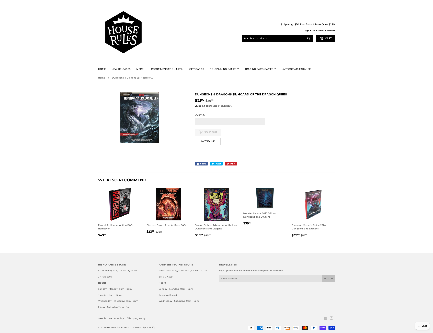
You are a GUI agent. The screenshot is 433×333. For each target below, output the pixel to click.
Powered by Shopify (143, 327)
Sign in (308, 30)
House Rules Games (117, 327)
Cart (328, 38)
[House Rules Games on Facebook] (325, 318)
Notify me (208, 141)
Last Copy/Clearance (296, 69)
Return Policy (116, 318)
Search (102, 318)
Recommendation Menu (167, 69)
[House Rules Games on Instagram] (331, 318)
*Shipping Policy (136, 318)
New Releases (121, 69)
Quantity (200, 114)
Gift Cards (196, 69)
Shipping (200, 105)
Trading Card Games (259, 69)
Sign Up (328, 278)
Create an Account (325, 30)
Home (102, 69)
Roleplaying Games (223, 69)
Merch (140, 69)
